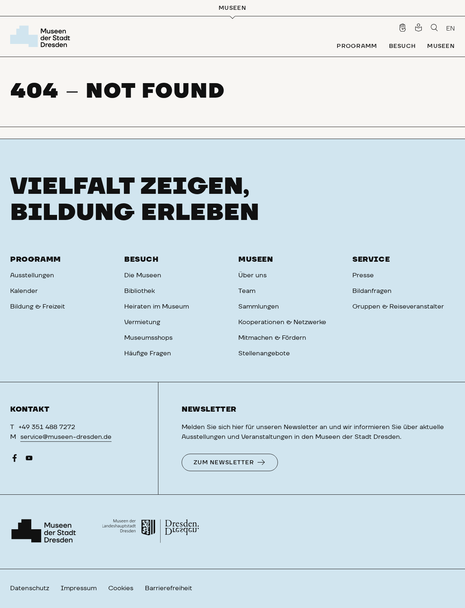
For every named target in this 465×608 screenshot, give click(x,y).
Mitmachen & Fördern (272, 338)
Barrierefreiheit (168, 588)
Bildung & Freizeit (37, 306)
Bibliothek (139, 291)
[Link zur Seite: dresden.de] (150, 532)
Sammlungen (258, 306)
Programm (35, 259)
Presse (363, 275)
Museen (255, 259)
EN (450, 28)
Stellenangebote (264, 353)
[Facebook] (14, 460)
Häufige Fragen (147, 353)
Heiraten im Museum (156, 306)
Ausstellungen (32, 275)
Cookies (120, 588)
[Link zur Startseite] (41, 36)
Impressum (79, 588)
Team (246, 291)
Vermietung (142, 322)
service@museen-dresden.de (66, 437)
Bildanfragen (372, 291)
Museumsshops (148, 338)
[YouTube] (29, 460)
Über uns (252, 275)
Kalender (24, 291)
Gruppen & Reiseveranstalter (398, 306)
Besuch (141, 259)
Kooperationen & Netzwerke (282, 322)
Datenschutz (29, 588)
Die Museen (142, 275)
